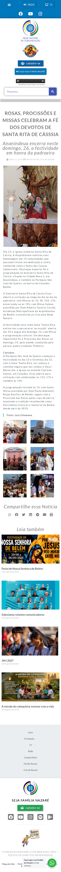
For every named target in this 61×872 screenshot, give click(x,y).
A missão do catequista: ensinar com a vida (28, 706)
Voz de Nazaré (47, 159)
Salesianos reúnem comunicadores (23, 614)
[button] (9, 4)
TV (30, 745)
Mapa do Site (8, 864)
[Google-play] (50, 817)
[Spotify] (40, 817)
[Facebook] (11, 817)
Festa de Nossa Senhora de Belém (22, 568)
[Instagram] (30, 817)
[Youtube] (21, 817)
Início (30, 732)
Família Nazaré (30, 764)
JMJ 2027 (7, 660)
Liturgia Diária (30, 757)
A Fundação (29, 738)
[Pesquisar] (53, 91)
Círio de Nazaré (31, 770)
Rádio (30, 751)
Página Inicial (32, 159)
